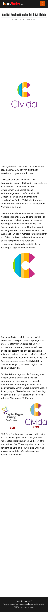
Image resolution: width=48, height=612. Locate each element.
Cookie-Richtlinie (36, 604)
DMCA (16, 607)
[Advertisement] (24, 53)
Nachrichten (29, 19)
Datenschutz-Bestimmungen (15, 604)
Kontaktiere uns (27, 607)
